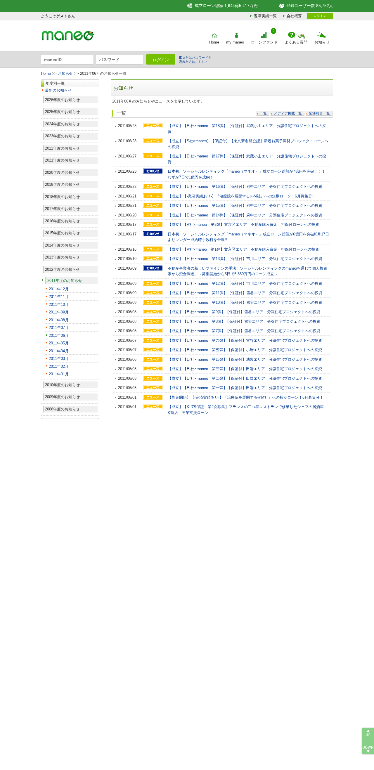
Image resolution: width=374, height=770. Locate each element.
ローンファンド (264, 42)
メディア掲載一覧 (288, 113)
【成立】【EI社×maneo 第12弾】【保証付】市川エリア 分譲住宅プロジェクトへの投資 (245, 283)
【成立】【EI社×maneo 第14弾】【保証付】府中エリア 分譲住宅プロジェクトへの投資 (245, 215)
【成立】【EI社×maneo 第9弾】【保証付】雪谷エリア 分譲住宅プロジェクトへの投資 (244, 312)
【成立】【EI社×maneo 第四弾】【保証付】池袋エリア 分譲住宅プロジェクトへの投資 (245, 359)
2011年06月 (59, 335)
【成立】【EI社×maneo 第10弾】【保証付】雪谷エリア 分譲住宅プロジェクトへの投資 (245, 302)
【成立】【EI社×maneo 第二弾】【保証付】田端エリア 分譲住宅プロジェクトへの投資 (245, 378)
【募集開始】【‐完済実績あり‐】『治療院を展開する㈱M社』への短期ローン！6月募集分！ (245, 397)
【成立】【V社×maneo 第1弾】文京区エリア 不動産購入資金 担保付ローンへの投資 (243, 249)
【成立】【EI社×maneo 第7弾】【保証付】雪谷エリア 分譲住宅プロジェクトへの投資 (244, 331)
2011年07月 (59, 327)
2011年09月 (59, 312)
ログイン (320, 16)
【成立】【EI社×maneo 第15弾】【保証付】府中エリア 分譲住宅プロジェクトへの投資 (245, 205)
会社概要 (294, 16)
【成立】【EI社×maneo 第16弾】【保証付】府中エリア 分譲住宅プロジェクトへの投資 (245, 186)
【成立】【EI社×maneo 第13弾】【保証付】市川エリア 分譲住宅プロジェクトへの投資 (245, 258)
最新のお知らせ (58, 90)
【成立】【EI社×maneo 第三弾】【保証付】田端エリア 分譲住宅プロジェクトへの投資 (245, 369)
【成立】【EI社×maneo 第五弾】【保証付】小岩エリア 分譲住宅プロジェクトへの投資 (245, 350)
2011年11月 (59, 296)
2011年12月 (59, 289)
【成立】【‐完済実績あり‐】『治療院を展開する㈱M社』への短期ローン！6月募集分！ (242, 196)
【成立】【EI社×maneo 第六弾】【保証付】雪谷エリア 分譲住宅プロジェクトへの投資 (245, 340)
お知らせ (322, 42)
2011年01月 (59, 374)
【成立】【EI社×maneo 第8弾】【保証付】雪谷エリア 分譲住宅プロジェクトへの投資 (244, 321)
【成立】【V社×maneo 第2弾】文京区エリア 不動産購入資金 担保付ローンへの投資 (243, 224)
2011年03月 (59, 358)
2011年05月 (59, 343)
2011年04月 (59, 351)
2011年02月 (59, 366)
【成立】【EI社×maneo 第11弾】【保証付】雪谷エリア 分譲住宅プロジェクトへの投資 (245, 293)
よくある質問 (296, 42)
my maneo (235, 42)
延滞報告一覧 (319, 113)
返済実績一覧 (265, 16)
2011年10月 (59, 304)
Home (214, 42)
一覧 (263, 113)
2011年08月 (59, 320)
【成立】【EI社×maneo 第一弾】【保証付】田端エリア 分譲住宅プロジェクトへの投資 (245, 388)
